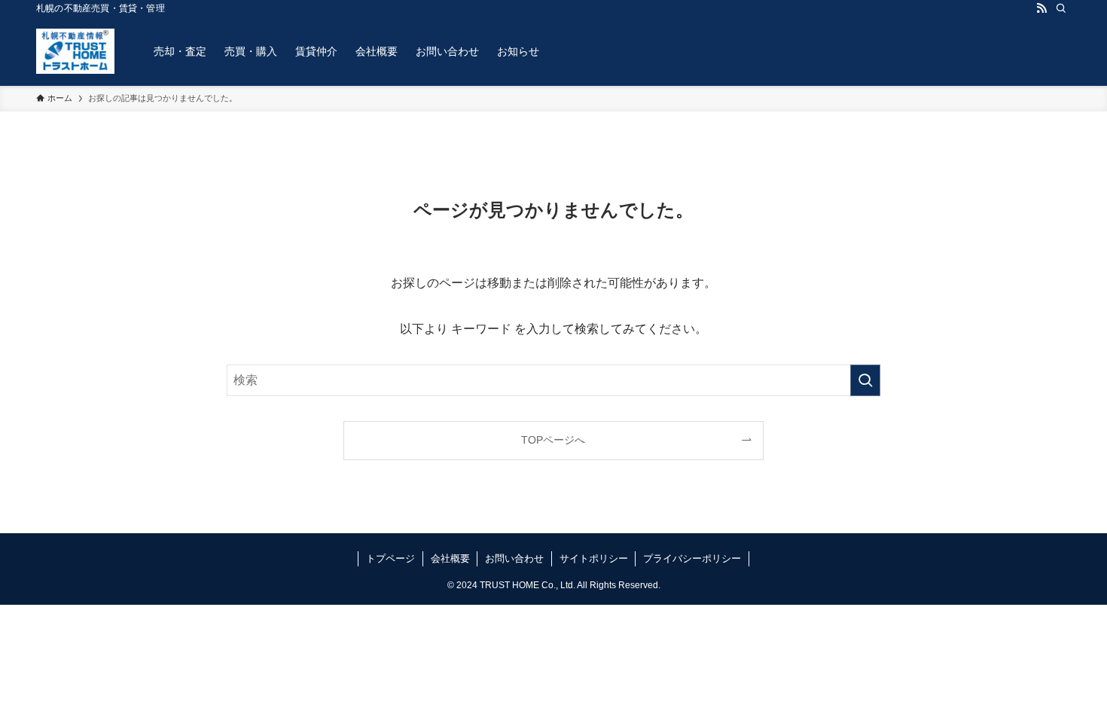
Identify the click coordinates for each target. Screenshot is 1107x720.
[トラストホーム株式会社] (75, 51)
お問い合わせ (514, 558)
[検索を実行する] (865, 380)
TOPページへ (553, 440)
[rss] (1041, 8)
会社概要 (450, 558)
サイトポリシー (594, 558)
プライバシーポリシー (692, 558)
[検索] (1061, 8)
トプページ (390, 558)
